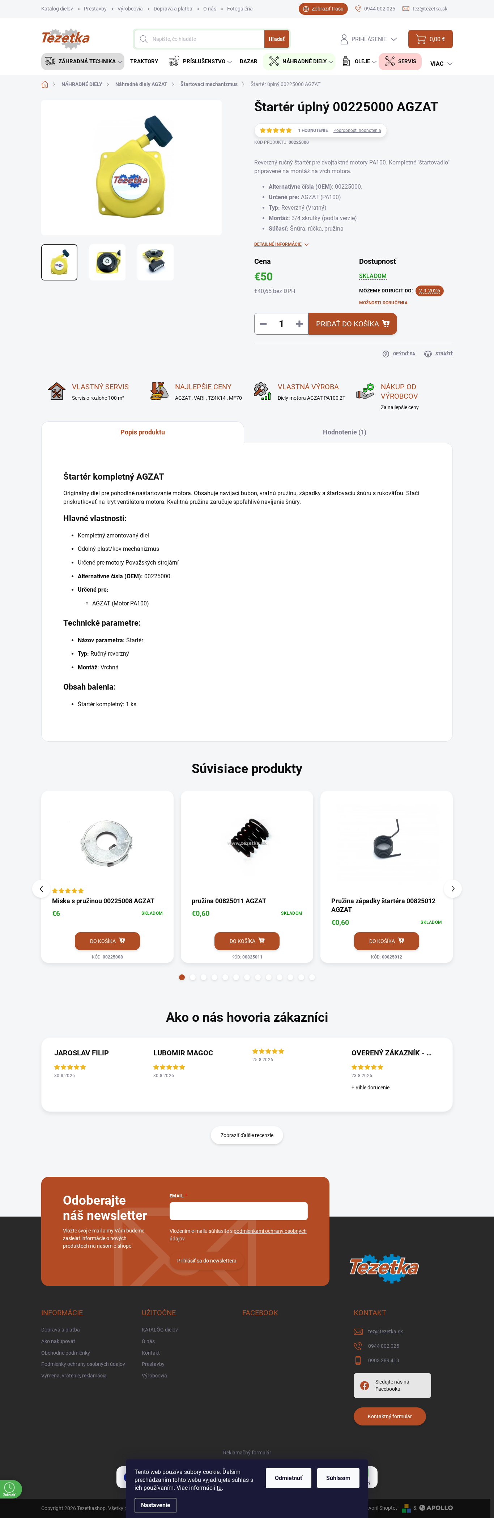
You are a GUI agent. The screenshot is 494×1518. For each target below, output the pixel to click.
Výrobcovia (130, 9)
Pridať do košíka (347, 324)
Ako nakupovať (58, 1341)
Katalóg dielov (57, 9)
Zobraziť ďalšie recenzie (247, 1135)
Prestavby (95, 9)
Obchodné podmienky (65, 1353)
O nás (209, 9)
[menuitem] (82, 61)
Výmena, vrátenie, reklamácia (74, 1375)
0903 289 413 (383, 1360)
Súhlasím (338, 1478)
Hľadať (277, 39)
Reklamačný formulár (247, 1452)
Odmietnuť (288, 1478)
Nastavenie (155, 1505)
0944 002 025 (383, 1346)
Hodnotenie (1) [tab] (344, 432)
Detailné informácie (278, 244)
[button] (181, 977)
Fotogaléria (240, 9)
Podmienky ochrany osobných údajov (83, 1364)
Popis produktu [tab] (142, 432)
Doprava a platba (173, 9)
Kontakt (151, 1353)
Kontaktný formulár (390, 1416)
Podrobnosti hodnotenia (357, 130)
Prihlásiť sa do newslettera (207, 1261)
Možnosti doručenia (383, 302)
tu (219, 1487)
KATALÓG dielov (160, 1330)
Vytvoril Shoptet (379, 1508)
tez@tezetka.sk (385, 1331)
